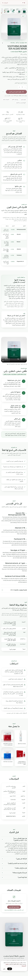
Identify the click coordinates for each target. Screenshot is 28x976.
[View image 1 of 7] (24, 10)
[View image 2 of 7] (18, 10)
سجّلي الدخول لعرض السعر (15, 91)
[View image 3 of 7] (12, 10)
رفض (4, 968)
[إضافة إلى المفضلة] (3, 92)
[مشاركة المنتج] (2, 43)
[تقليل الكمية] (25, 87)
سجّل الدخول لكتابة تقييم (14, 907)
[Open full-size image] (14, 26)
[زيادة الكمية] (19, 87)
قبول (10, 968)
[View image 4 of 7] (6, 10)
